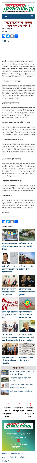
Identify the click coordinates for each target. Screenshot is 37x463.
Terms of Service (16, 453)
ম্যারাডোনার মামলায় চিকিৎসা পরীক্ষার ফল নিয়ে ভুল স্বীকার (27, 292)
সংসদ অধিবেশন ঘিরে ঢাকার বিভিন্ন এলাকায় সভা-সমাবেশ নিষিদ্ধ (25, 315)
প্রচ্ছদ (5, 16)
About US (5, 453)
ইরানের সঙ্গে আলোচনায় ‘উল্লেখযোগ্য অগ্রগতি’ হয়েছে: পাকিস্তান (9, 292)
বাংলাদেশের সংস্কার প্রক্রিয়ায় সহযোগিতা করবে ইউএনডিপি (10, 360)
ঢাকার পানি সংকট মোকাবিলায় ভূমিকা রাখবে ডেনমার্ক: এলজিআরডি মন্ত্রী (10, 337)
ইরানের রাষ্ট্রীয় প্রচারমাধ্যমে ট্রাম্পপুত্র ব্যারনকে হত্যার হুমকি (10, 315)
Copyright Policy (8, 457)
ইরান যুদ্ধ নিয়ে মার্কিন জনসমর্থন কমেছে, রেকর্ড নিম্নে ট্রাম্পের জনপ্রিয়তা (26, 337)
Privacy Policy (20, 457)
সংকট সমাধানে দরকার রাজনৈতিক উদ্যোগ (22, 391)
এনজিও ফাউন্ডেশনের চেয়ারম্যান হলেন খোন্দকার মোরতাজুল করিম (10, 269)
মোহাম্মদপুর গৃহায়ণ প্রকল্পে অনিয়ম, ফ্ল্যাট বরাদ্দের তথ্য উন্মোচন (10, 246)
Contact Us (6, 461)
